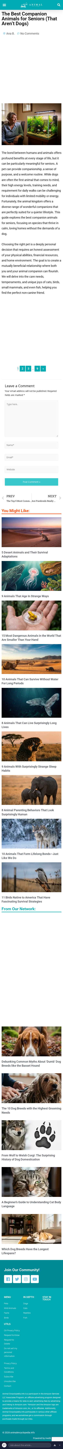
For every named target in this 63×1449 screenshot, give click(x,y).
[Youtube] (35, 1279)
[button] (4, 5)
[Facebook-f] (8, 1279)
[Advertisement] (31, 70)
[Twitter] (17, 1279)
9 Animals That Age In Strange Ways (25, 596)
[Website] (31, 469)
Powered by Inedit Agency (46, 1438)
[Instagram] (26, 1279)
